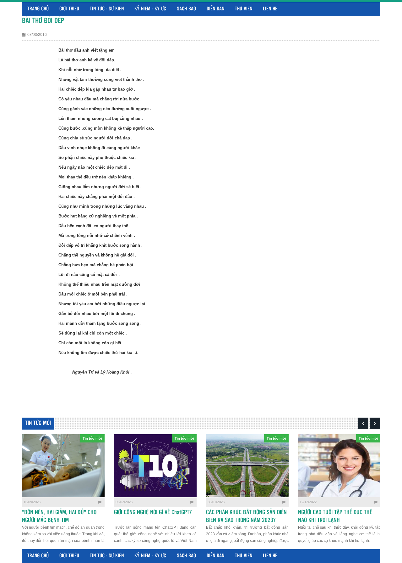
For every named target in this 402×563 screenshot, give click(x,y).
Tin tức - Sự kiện (107, 9)
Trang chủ (38, 9)
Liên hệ (270, 9)
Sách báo (186, 9)
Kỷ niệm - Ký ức (150, 9)
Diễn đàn (215, 9)
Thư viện (243, 9)
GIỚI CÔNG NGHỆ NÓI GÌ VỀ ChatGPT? (153, 512)
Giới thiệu (69, 9)
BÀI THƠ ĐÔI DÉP (43, 21)
